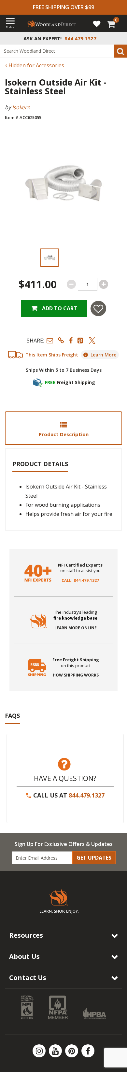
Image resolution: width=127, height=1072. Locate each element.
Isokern (21, 107)
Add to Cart (59, 308)
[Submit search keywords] (120, 51)
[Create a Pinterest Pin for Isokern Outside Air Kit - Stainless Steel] (81, 340)
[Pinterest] (72, 1051)
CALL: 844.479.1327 (80, 580)
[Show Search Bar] (118, 38)
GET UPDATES (94, 857)
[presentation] (49, 257)
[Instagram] (40, 1051)
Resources (26, 935)
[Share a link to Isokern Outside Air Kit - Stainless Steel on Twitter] (92, 340)
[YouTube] (56, 1051)
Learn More (103, 355)
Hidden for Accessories (35, 65)
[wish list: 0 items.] (96, 23)
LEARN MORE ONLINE (75, 628)
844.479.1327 (87, 795)
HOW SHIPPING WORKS (76, 675)
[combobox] (63, 51)
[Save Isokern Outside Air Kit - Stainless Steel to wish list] (98, 308)
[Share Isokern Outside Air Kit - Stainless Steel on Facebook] (71, 340)
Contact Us (27, 977)
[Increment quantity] (103, 284)
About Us (24, 956)
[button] (50, 340)
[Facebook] (88, 1051)
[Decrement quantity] (71, 284)
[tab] (63, 428)
